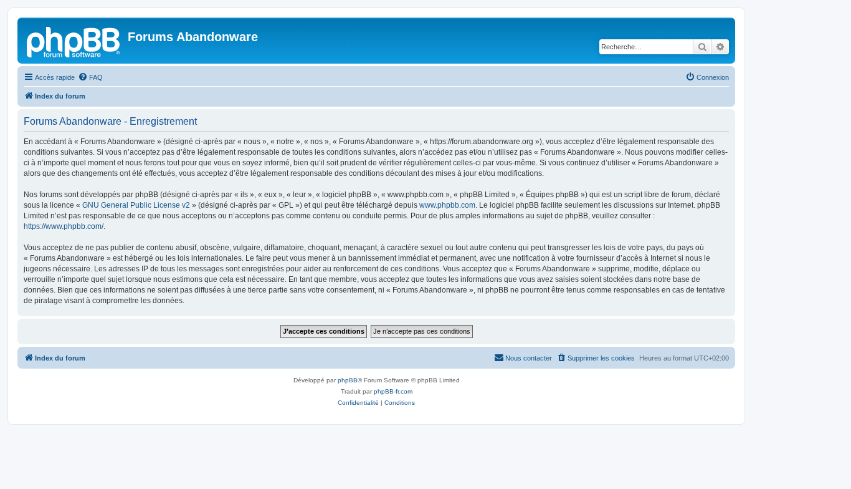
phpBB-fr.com (393, 391)
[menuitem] (90, 77)
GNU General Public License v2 (136, 205)
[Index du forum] (74, 41)
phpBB (348, 380)
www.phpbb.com (447, 205)
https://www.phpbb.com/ (63, 226)
